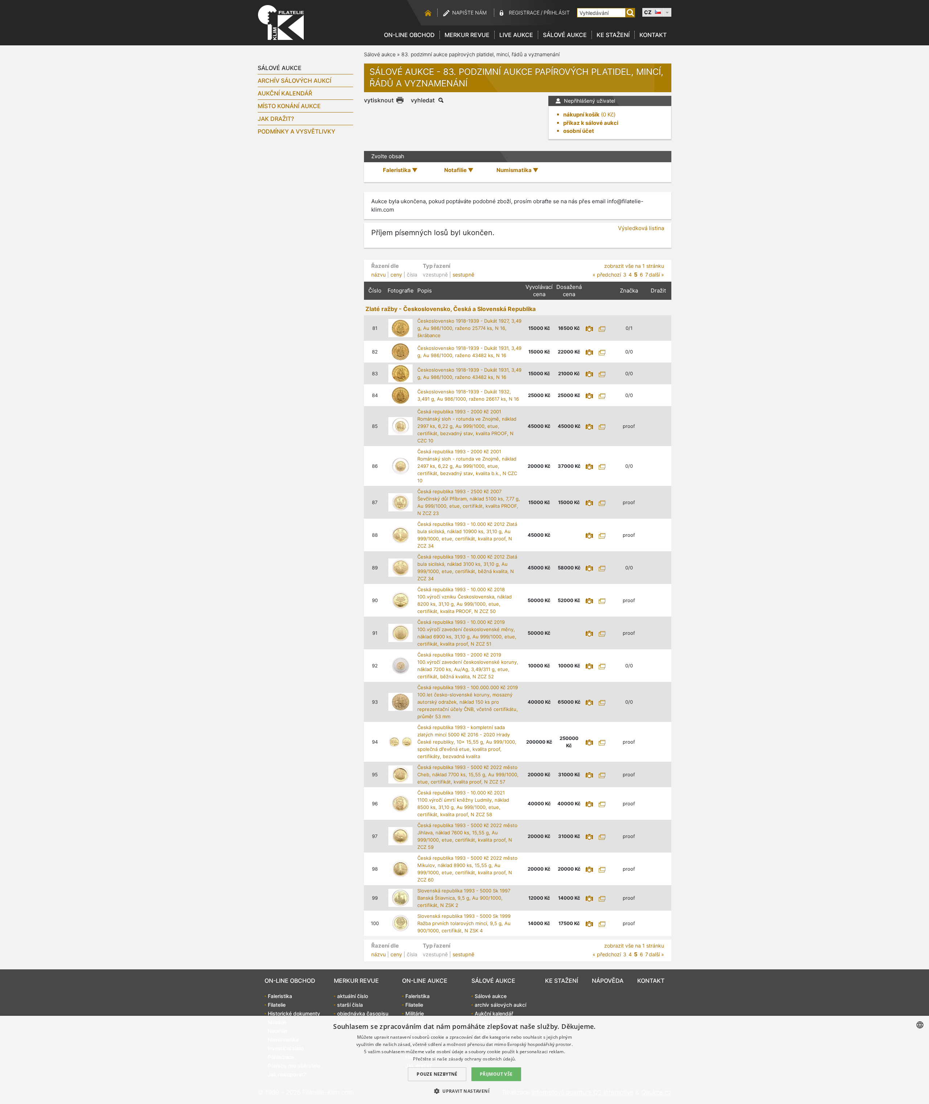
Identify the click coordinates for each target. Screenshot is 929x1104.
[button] (464, 1091)
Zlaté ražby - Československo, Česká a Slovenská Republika (450, 308)
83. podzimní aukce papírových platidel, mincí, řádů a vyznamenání (480, 54)
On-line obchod (409, 34)
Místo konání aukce (289, 106)
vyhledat (423, 100)
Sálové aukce (565, 34)
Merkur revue (467, 34)
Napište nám (469, 12)
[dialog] (464, 1060)
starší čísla (350, 1005)
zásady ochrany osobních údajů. (482, 1059)
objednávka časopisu (362, 1013)
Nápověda (607, 980)
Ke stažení (613, 34)
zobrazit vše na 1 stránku (634, 266)
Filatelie (277, 1005)
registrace (524, 12)
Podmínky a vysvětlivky (296, 131)
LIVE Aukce (516, 34)
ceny (396, 274)
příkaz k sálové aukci (590, 122)
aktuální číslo (352, 996)
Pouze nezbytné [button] (437, 1074)
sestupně (463, 274)
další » (656, 274)
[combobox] (920, 1025)
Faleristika (280, 996)
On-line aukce (424, 980)
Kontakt (653, 34)
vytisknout (379, 100)
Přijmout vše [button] (496, 1074)
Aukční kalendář (285, 93)
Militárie (414, 1013)
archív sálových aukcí (294, 80)
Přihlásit (557, 12)
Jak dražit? (276, 118)
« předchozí (607, 274)
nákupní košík (581, 114)
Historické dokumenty (294, 1013)
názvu (378, 274)
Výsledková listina (641, 228)
